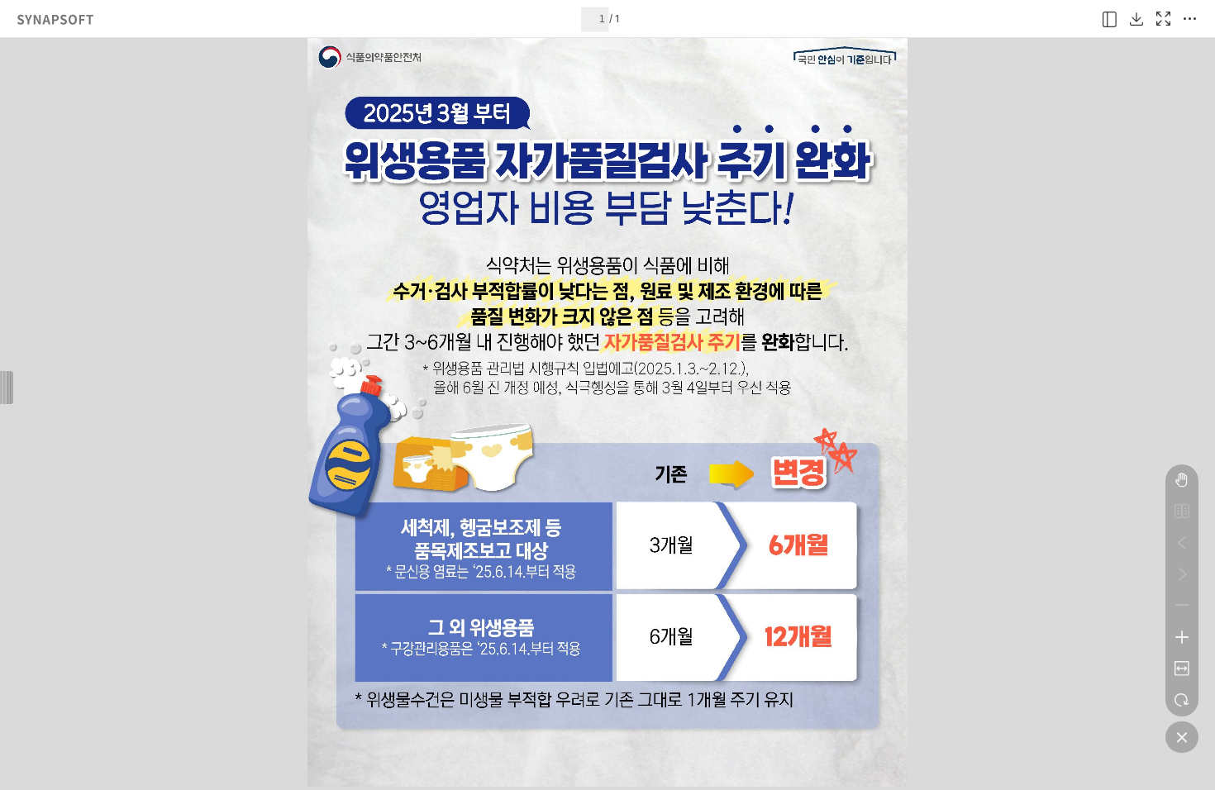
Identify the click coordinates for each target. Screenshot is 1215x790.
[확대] (1181, 637)
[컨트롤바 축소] (1181, 737)
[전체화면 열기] (1163, 19)
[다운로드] (1136, 19)
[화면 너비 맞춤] (1181, 668)
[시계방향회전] (1181, 700)
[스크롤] (1181, 480)
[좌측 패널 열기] (1110, 19)
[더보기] (1189, 19)
